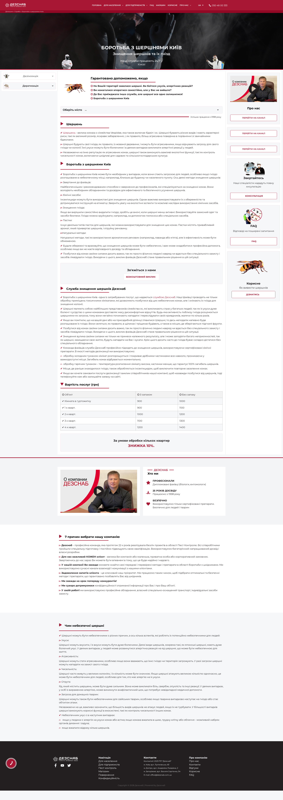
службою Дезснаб (164, 297)
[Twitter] (69, 765)
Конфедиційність (109, 778)
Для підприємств (109, 764)
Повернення (106, 775)
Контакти (194, 764)
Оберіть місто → (75, 110)
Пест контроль (107, 768)
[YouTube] (62, 765)
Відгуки (193, 768)
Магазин (103, 771)
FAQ (191, 775)
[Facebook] (55, 765)
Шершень (69, 132)
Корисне (194, 771)
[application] (122, 5)
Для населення (107, 761)
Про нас (194, 761)
